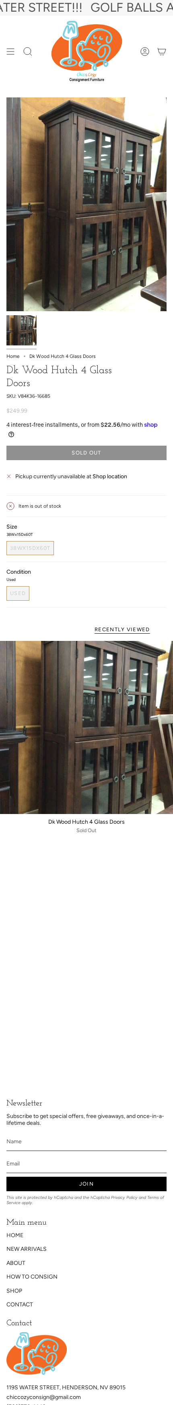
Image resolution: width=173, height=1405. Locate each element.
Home (13, 356)
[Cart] (161, 51)
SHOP (14, 1290)
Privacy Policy (124, 1197)
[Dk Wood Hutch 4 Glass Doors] (86, 727)
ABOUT (15, 1263)
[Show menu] (10, 51)
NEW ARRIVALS (26, 1249)
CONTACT (19, 1304)
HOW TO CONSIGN (32, 1276)
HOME (14, 1235)
